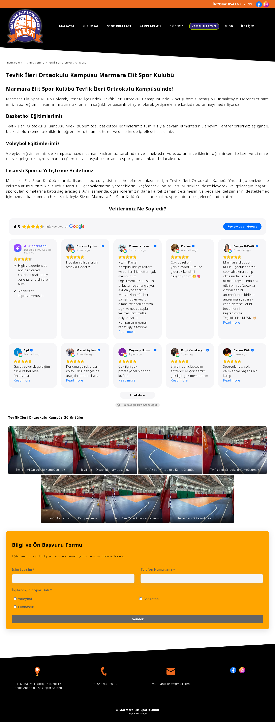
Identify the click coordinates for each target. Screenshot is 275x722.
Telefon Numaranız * (158, 569)
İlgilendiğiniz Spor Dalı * (32, 590)
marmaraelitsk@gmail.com (171, 684)
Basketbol (151, 599)
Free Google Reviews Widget (139, 405)
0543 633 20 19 (240, 4)
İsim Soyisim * (23, 569)
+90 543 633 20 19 (104, 684)
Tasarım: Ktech (137, 714)
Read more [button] (126, 331)
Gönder (138, 619)
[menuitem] (67, 26)
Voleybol (24, 599)
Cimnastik (25, 607)
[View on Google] (70, 248)
